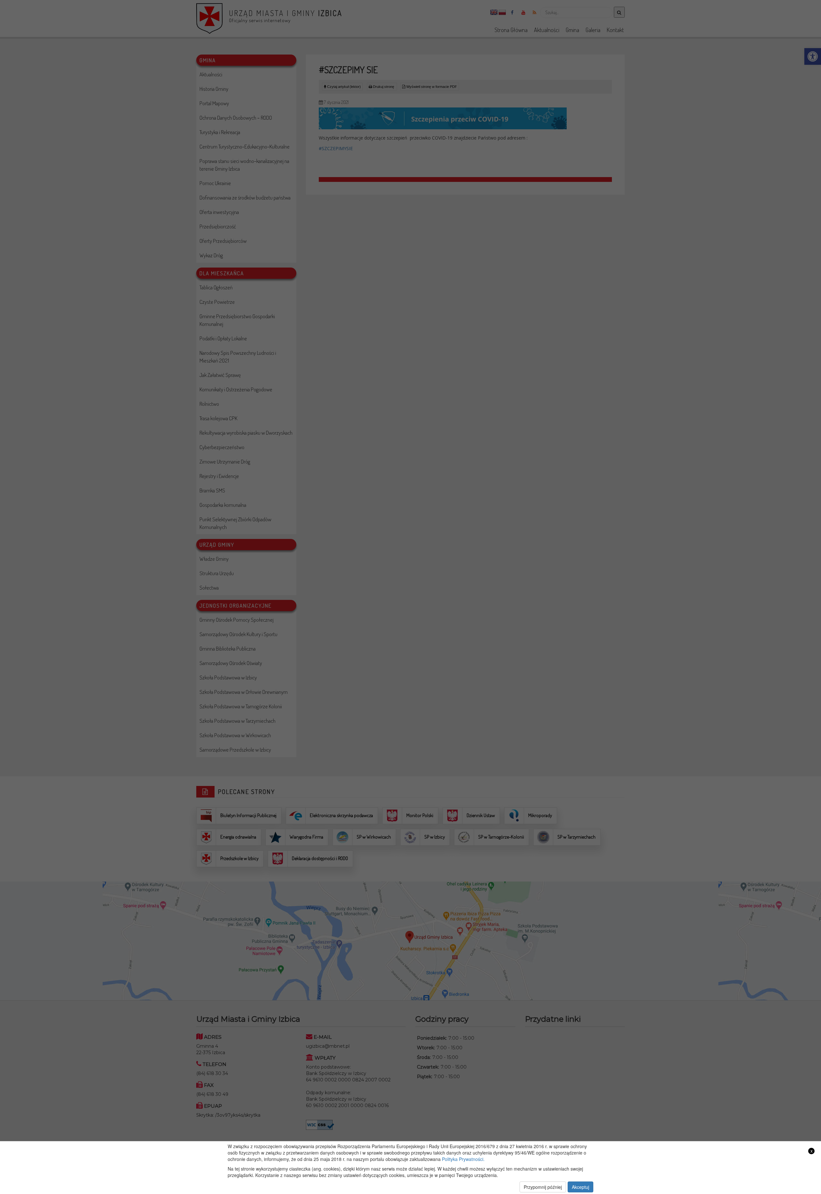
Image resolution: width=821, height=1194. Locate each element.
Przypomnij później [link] (543, 1187)
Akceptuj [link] (580, 1187)
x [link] (811, 1151)
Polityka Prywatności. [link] (463, 1159)
